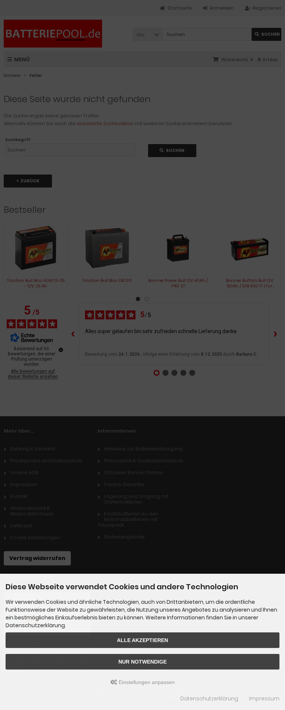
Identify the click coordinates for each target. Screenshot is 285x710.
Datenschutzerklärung (209, 698)
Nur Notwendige (142, 662)
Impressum (264, 698)
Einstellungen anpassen (146, 682)
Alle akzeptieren (142, 640)
